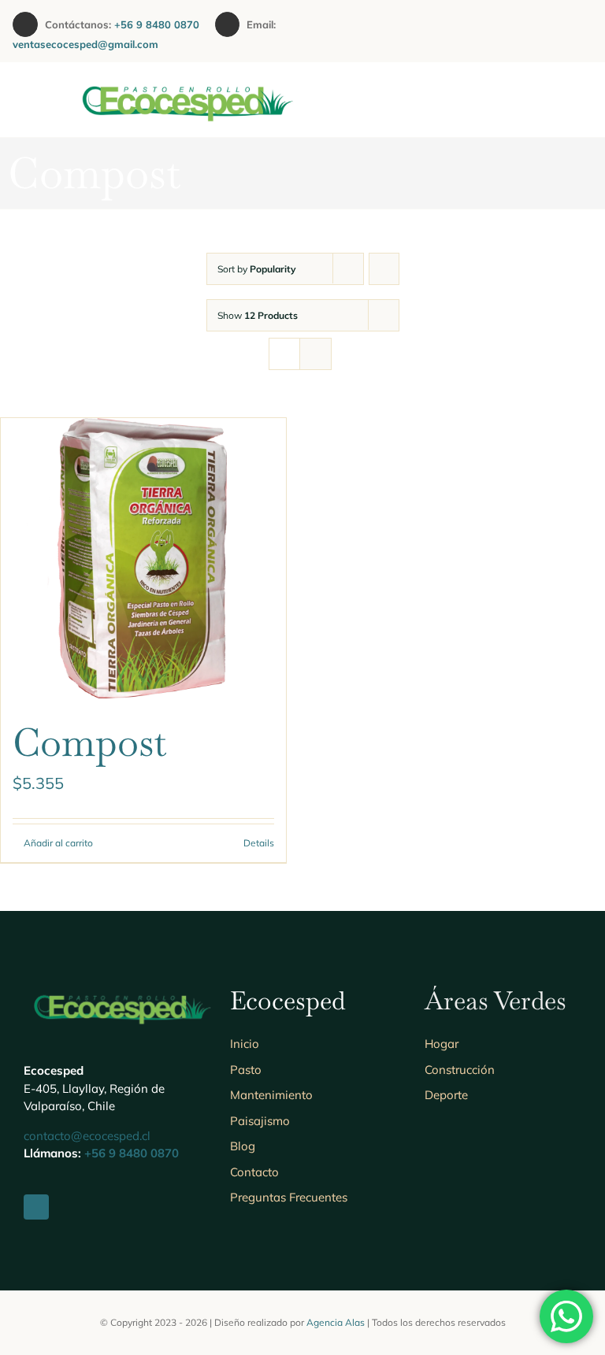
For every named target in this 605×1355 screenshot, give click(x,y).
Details (258, 843)
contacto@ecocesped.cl (87, 1135)
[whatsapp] (576, 31)
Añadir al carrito (58, 843)
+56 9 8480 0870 (164, 24)
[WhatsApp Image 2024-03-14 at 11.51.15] (186, 77)
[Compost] (143, 558)
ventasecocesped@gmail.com (85, 44)
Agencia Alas (335, 1322)
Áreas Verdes (495, 1000)
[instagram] (526, 31)
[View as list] (315, 354)
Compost (90, 742)
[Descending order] (384, 269)
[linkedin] (551, 31)
